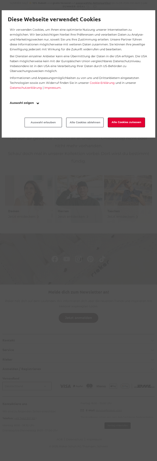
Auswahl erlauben (43, 122)
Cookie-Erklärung (102, 83)
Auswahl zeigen (22, 103)
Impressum (52, 88)
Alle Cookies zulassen (126, 122)
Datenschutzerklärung (26, 88)
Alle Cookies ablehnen (85, 122)
